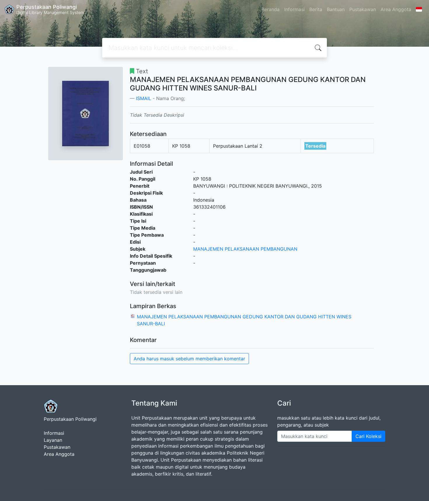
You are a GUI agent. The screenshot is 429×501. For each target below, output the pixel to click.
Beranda (270, 9)
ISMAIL (143, 98)
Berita (315, 9)
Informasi (294, 9)
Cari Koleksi (368, 436)
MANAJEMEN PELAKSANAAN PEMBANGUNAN (245, 249)
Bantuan (336, 9)
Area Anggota (396, 9)
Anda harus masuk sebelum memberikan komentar (189, 359)
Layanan (53, 440)
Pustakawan (362, 9)
